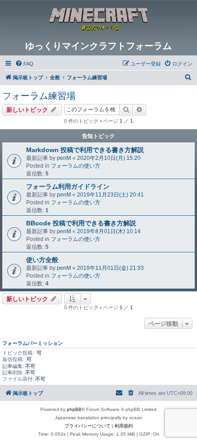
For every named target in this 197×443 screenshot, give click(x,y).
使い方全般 (42, 259)
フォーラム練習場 (39, 96)
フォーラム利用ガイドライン (67, 186)
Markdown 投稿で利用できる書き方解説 (85, 149)
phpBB (74, 409)
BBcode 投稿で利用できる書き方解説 (81, 223)
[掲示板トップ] (98, 20)
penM (64, 158)
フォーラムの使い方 (75, 166)
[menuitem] (24, 63)
